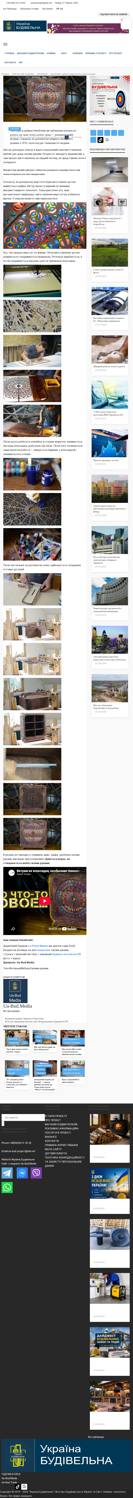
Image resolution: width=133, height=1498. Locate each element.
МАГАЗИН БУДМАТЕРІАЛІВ (61, 1124)
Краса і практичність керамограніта (70, 1080)
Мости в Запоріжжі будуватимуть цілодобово (106, 707)
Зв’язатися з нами (29, 9)
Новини (51, 53)
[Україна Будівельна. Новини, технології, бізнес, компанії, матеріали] (66, 1455)
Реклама (41, 1073)
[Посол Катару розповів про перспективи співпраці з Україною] (110, 540)
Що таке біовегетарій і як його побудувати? (44, 1048)
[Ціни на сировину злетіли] (110, 443)
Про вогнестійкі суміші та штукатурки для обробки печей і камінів (72, 1051)
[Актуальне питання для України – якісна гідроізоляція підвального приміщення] (110, 169)
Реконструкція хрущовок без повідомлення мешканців (107, 610)
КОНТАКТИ (52, 1141)
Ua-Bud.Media (75, 137)
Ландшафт (14, 1043)
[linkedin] (11, 1015)
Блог (64, 53)
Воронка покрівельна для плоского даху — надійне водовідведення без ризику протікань (109, 1256)
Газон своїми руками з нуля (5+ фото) (108, 271)
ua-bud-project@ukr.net (21, 1151)
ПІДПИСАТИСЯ (11, 1474)
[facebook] (4, 1015)
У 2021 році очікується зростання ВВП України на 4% (108, 413)
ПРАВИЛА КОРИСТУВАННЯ (61, 1145)
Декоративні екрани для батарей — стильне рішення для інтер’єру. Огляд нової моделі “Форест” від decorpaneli (44, 1084)
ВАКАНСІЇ (50, 1136)
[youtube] (15, 1015)
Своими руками (57, 137)
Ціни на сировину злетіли (105, 460)
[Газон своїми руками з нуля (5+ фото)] (110, 253)
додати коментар (14, 976)
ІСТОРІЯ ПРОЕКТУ (56, 1116)
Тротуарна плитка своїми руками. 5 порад (17, 1050)
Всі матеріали (11, 1011)
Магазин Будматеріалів (30, 53)
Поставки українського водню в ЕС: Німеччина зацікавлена (108, 319)
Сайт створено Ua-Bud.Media (19, 1163)
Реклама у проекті (95, 53)
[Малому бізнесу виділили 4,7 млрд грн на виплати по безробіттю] (110, 201)
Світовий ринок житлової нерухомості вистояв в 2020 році (109, 658)
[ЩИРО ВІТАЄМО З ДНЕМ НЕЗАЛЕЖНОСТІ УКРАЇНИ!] (110, 1183)
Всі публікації (10, 9)
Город (38, 1037)
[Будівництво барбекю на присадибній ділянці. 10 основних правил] (110, 1396)
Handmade (14, 129)
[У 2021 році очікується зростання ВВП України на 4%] (110, 395)
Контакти (10, 62)
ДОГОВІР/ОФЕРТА (56, 1153)
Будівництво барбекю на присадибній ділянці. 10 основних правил (108, 1418)
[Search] (127, 44)
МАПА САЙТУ (53, 1149)
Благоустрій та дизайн (14, 1071)
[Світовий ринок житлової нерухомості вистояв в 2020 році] (110, 640)
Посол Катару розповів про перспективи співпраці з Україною (106, 560)
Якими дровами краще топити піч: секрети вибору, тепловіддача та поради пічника (108, 1151)
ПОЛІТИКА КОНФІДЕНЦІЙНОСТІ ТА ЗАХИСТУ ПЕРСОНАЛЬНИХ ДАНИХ (64, 1161)
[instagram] (13, 1015)
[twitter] (6, 1015)
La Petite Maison (38, 945)
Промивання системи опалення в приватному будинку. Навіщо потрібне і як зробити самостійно (108, 1310)
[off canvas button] (5, 44)
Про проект (47, 9)
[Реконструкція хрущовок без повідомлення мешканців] (110, 591)
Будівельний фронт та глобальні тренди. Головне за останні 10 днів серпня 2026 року (109, 1363)
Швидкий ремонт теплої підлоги (109, 366)
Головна (9, 53)
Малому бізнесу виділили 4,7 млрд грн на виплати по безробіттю (107, 221)
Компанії (78, 53)
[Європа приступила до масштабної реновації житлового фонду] (110, 489)
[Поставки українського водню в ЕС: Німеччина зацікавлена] (110, 301)
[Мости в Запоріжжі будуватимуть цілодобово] (110, 688)
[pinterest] (8, 1015)
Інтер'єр (40, 1069)
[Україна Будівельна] (25, 26)
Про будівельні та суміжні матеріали (72, 1041)
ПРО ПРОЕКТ (53, 1120)
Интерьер (37, 137)
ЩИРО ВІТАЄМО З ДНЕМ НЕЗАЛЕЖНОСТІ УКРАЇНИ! (106, 1203)
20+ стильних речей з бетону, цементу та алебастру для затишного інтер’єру (17, 1083)
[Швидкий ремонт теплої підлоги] (110, 349)
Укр (21, 62)
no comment (27, 137)
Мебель (46, 137)
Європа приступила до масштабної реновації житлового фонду (109, 509)
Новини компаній (43, 1066)
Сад (24, 1043)
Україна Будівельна (22, 1159)
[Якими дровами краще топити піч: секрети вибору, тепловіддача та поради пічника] (110, 1129)
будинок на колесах (64, 954)
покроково (43, 950)
